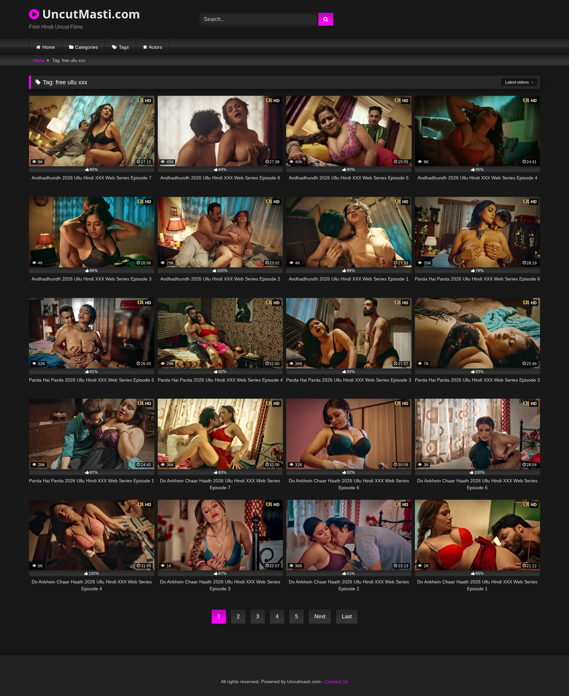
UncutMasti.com (89, 14)
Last (347, 616)
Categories (86, 47)
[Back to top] (548, 676)
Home (48, 47)
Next (319, 616)
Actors (155, 47)
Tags (124, 47)
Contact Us (336, 681)
